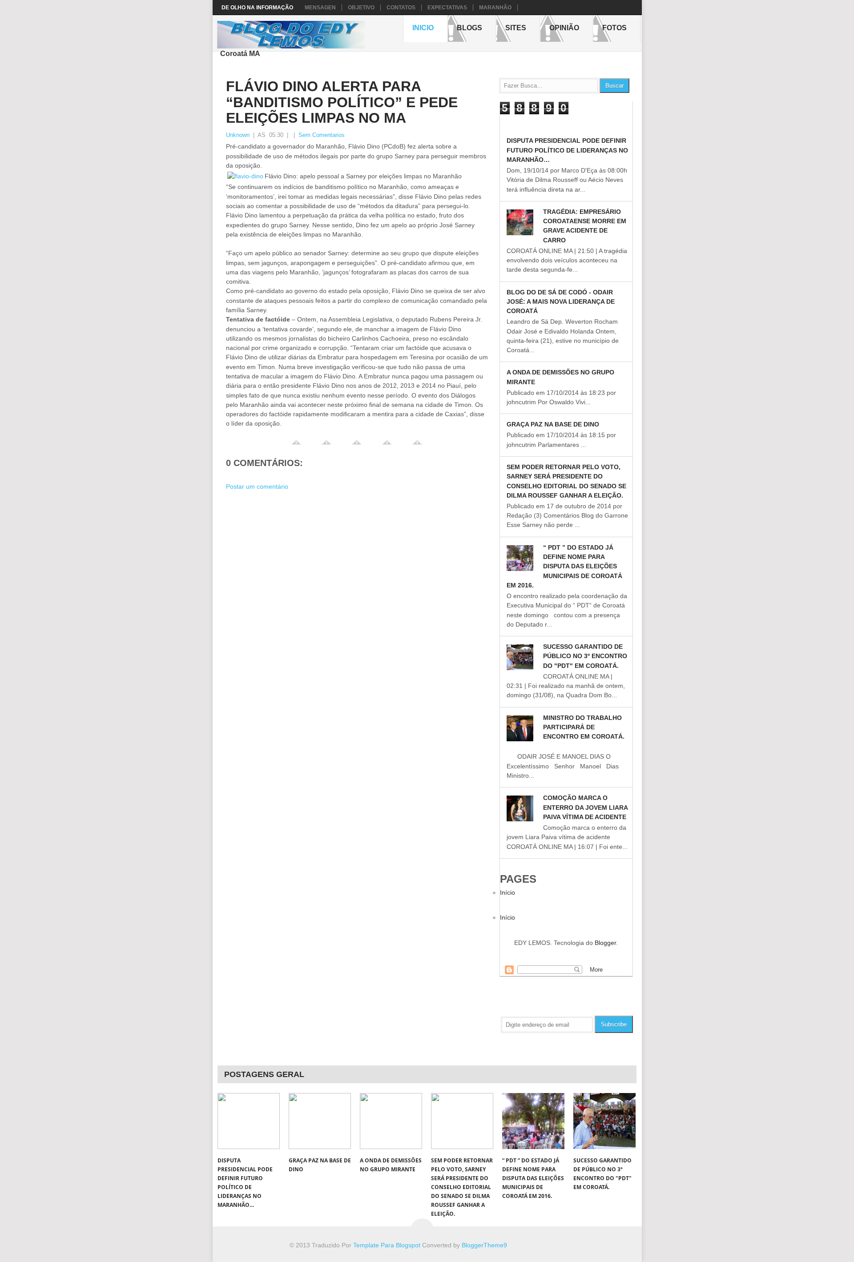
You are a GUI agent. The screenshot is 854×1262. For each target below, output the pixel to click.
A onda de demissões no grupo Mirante (391, 1165)
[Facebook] (296, 446)
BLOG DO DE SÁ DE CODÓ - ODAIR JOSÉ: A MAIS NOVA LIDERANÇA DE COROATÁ (561, 302)
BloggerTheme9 (484, 1245)
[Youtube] (509, 1003)
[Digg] (357, 446)
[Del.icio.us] (387, 446)
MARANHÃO (495, 7)
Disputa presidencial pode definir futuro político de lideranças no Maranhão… (567, 150)
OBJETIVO (361, 7)
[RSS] (602, 1003)
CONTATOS (401, 7)
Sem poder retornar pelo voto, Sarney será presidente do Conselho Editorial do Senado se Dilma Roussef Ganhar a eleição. (462, 1187)
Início (507, 892)
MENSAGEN (320, 7)
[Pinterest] (583, 1003)
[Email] (621, 1003)
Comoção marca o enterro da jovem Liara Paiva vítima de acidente (585, 807)
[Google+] (565, 1003)
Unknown (238, 135)
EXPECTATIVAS (447, 7)
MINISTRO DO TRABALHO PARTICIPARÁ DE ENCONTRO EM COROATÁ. (583, 727)
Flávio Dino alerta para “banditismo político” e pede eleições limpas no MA (342, 101)
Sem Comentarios (321, 135)
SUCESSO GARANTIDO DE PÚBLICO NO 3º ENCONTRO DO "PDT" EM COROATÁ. (585, 656)
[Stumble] (417, 446)
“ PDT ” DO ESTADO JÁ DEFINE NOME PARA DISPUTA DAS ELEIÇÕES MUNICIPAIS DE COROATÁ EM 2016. (565, 566)
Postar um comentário (257, 486)
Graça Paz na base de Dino (553, 424)
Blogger (605, 942)
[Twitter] (326, 446)
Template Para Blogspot (386, 1245)
